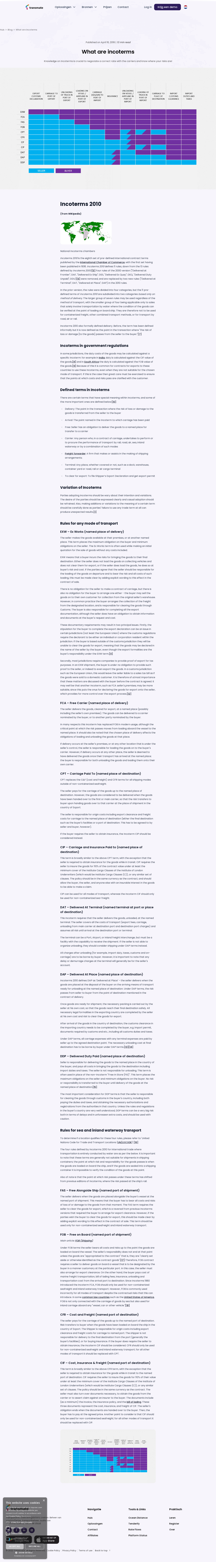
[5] (93, 270)
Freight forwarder (75, 453)
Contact (123, 7)
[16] (136, 1142)
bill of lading (134, 1402)
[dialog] (25, 1528)
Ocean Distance (138, 1517)
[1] (95, 512)
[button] (25, 1552)
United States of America (139, 1297)
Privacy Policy (69, 1550)
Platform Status (137, 1535)
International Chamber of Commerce (102, 262)
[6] (78, 278)
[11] (111, 653)
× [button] (44, 1500)
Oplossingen (63, 7)
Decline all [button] (35, 1546)
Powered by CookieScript (25, 1556)
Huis (2, 29)
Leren (172, 1517)
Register (174, 1523)
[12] (129, 693)
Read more (26, 1516)
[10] (114, 402)
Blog (10, 29)
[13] (126, 1047)
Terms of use (85, 1550)
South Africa (91, 361)
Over (172, 1529)
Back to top (101, 1550)
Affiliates (93, 1535)
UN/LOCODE (125, 1142)
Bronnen (87, 7)
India (102, 357)
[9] (74, 366)
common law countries (96, 1297)
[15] (95, 1087)
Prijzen (107, 7)
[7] (140, 334)
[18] (127, 1305)
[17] (122, 1260)
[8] (74, 361)
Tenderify (134, 1523)
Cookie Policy (53, 1550)
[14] (131, 1047)
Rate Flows (134, 1529)
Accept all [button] (14, 1546)
